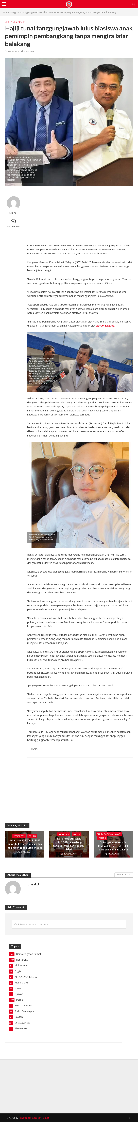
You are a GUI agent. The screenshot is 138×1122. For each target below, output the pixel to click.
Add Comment (13, 226)
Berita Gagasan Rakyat (108, 834)
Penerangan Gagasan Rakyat (34, 1117)
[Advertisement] (80, 214)
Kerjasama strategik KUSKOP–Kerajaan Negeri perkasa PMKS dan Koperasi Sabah (69, 844)
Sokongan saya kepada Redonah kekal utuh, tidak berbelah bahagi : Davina (113, 846)
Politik (21, 21)
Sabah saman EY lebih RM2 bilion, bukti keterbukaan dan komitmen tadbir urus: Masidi (25, 844)
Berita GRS (11, 21)
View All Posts (123, 874)
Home (6, 12)
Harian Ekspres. (105, 325)
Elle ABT (13, 212)
